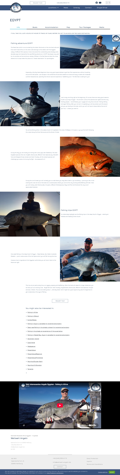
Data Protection (92, 458)
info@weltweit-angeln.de (62, 462)
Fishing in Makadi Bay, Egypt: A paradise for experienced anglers (48, 335)
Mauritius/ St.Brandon (34, 365)
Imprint (89, 461)
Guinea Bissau (32, 320)
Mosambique (31, 350)
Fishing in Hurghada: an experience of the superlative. (45, 331)
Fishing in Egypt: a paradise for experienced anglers (44, 323)
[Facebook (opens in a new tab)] (96, 3)
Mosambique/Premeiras (35, 357)
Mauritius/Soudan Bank (34, 361)
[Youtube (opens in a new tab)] (99, 3)
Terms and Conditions (95, 464)
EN (107, 2)
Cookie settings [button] (102, 472)
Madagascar (31, 346)
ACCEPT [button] (112, 472)
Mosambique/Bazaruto (34, 354)
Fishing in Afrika (32, 312)
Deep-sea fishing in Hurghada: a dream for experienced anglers (48, 327)
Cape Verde (31, 342)
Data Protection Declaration (55, 473)
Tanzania (30, 369)
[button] (60, 301)
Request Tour (37, 3)
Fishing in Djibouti (33, 316)
